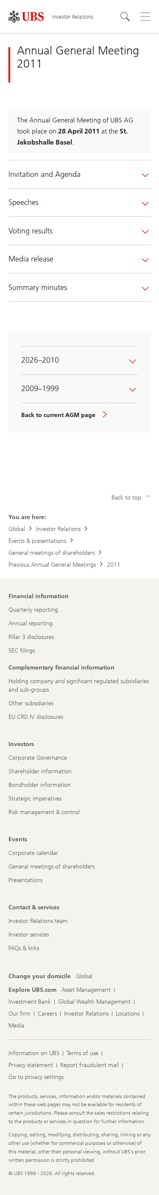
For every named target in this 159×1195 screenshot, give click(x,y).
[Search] (125, 16)
